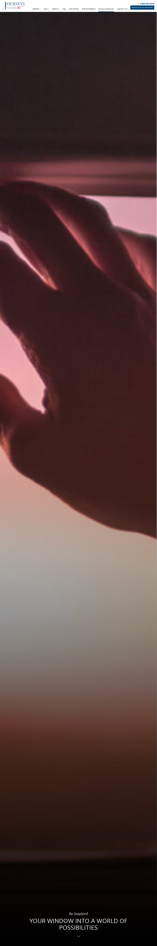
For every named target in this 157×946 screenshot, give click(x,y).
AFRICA (55, 9)
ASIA (46, 9)
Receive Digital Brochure (142, 7)
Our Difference (89, 9)
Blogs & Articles (106, 9)
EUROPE (36, 9)
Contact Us (122, 9)
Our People (74, 9)
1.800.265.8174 (147, 3)
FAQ (64, 9)
